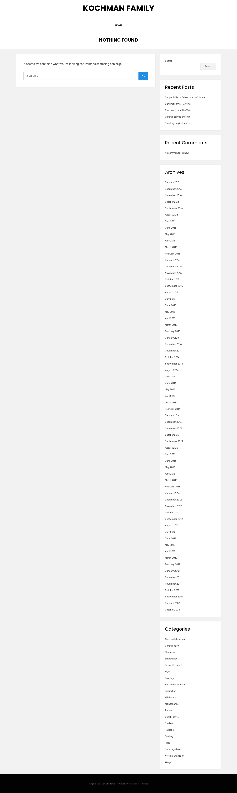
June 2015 (170, 305)
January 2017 (172, 182)
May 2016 (170, 234)
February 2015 (172, 331)
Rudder (169, 710)
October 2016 (172, 202)
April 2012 (170, 551)
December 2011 (173, 577)
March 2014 (171, 402)
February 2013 (172, 486)
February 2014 (172, 409)
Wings (168, 762)
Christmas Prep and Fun (177, 116)
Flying (168, 671)
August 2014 (171, 370)
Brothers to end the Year (178, 110)
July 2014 (170, 376)
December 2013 (173, 422)
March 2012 (171, 558)
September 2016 (174, 208)
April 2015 (170, 318)
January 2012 (172, 571)
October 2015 (172, 279)
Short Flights (172, 717)
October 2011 (172, 590)
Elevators (170, 652)
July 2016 (170, 221)
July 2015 (170, 299)
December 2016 (173, 189)
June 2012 (170, 538)
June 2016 (170, 227)
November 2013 (173, 428)
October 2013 (172, 435)
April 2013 (170, 473)
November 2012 (173, 506)
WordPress (143, 784)
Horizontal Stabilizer (175, 684)
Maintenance (172, 704)
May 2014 (170, 389)
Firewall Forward (173, 665)
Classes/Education (175, 639)
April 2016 (170, 240)
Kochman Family (118, 8)
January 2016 (172, 260)
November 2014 (173, 350)
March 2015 (171, 325)
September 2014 (174, 363)
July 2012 (170, 532)
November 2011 (173, 583)
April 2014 (170, 396)
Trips (167, 742)
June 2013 (170, 461)
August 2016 (171, 214)
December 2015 (173, 266)
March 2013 (171, 480)
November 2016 (173, 195)
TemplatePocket (117, 784)
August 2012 (171, 525)
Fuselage (169, 678)
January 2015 (172, 337)
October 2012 (172, 512)
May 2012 (170, 545)
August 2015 (171, 292)
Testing (169, 736)
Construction (172, 645)
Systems (170, 723)
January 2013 (172, 493)
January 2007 (172, 603)
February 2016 (172, 253)
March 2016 (171, 247)
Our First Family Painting (178, 104)
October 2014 (172, 357)
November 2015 (173, 273)
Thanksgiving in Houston (177, 123)
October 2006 (172, 609)
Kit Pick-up (170, 697)
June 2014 (170, 383)
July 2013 (170, 454)
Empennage (171, 658)
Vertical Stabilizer (174, 756)
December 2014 (173, 344)
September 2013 (174, 441)
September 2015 (174, 286)
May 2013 (170, 467)
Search (169, 61)
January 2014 (172, 415)
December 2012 (173, 499)
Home (118, 25)
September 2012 (174, 519)
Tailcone (169, 730)
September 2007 (174, 596)
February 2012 (172, 564)
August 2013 (171, 448)
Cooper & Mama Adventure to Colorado (185, 97)
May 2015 (170, 312)
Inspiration (170, 691)
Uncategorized (173, 749)
